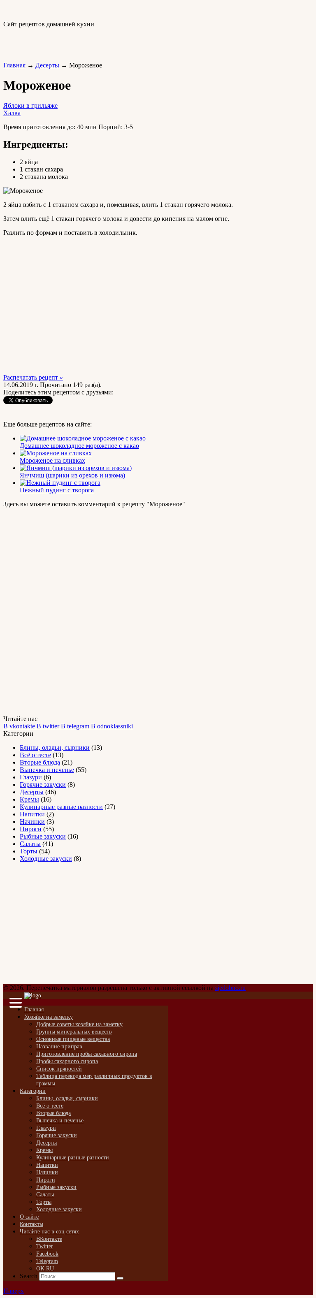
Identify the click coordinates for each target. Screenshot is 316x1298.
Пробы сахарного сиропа (67, 1061)
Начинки (32, 821)
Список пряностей (59, 1069)
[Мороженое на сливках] (56, 453)
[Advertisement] (99, 40)
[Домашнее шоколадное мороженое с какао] (83, 438)
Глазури (31, 777)
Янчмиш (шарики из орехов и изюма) (72, 475)
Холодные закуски (46, 858)
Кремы (29, 799)
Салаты (30, 843)
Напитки (32, 814)
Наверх (13, 1290)
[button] (13, 1003)
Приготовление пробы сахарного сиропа (86, 1054)
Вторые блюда (40, 762)
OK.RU (45, 1269)
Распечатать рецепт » (33, 377)
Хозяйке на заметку (48, 1017)
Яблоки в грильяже (30, 105)
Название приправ (59, 1046)
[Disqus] (158, 611)
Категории (33, 1091)
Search (28, 1276)
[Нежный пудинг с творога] (60, 482)
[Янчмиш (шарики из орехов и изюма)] (76, 467)
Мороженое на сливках (52, 460)
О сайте (29, 1217)
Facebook (47, 1254)
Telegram (47, 1261)
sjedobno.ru (230, 987)
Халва (12, 112)
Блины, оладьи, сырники (55, 747)
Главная (14, 65)
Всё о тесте (35, 754)
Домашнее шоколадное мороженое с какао (79, 445)
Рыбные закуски (43, 836)
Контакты (31, 1224)
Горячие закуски (43, 784)
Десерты (47, 65)
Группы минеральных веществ (74, 1032)
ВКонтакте (49, 1239)
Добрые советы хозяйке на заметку (79, 1024)
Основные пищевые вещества (73, 1039)
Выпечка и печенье (47, 769)
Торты (28, 851)
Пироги (31, 828)
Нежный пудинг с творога (57, 490)
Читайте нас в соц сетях (49, 1231)
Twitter (44, 1246)
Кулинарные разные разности (61, 806)
